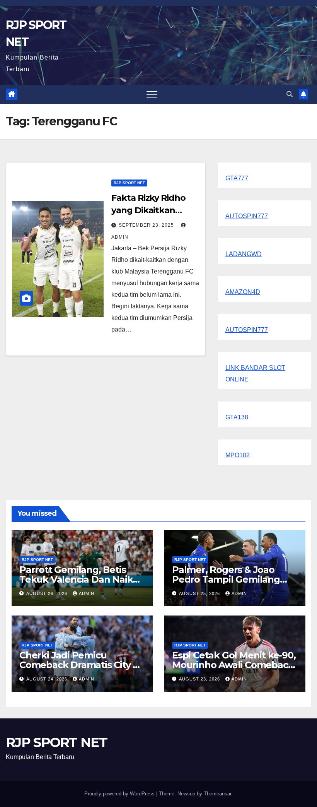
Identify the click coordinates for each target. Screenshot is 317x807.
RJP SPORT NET (129, 183)
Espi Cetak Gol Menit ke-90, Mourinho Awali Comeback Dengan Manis (234, 665)
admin (86, 593)
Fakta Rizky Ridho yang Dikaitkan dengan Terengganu (154, 210)
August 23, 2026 (200, 679)
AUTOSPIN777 (246, 216)
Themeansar (217, 794)
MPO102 (237, 455)
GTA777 (236, 178)
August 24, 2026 (47, 679)
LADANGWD (243, 254)
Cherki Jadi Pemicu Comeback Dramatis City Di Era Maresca (80, 665)
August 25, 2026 (200, 593)
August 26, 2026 (47, 593)
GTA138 (236, 417)
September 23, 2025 (147, 225)
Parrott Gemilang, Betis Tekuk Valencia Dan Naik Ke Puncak (76, 579)
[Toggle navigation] (151, 94)
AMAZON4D (242, 292)
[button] (289, 94)
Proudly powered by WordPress (120, 794)
